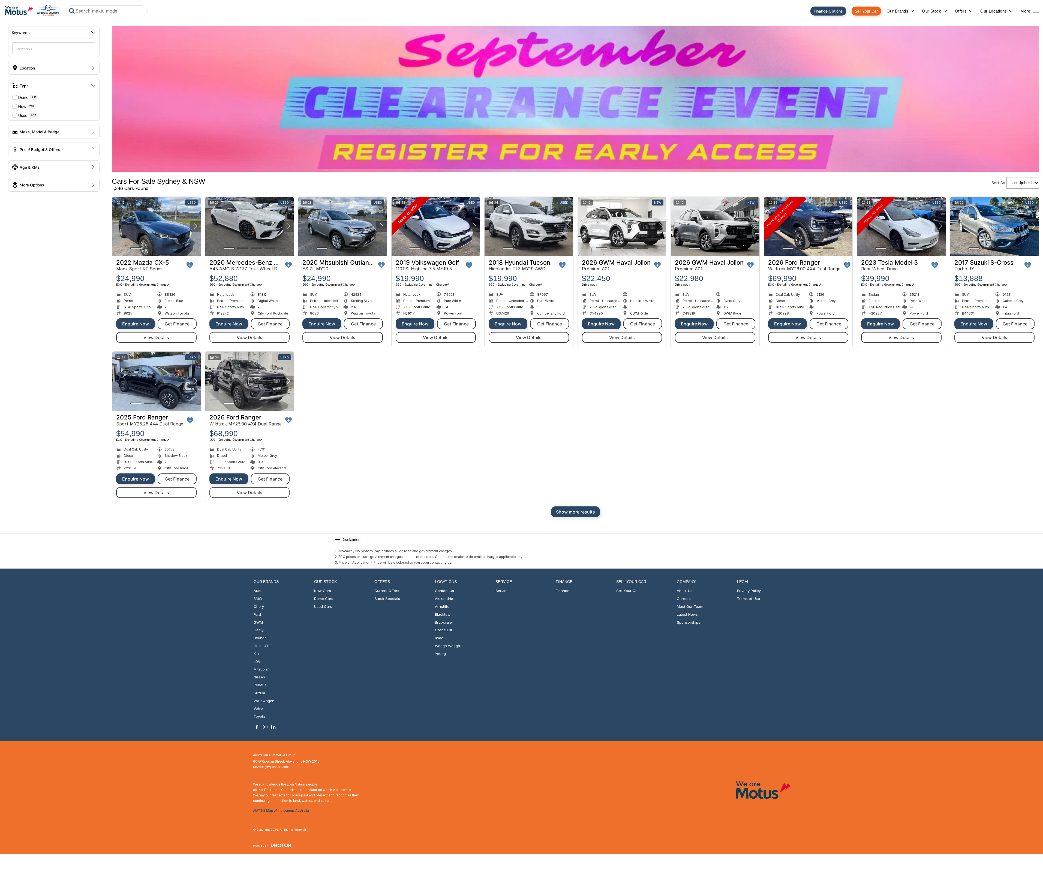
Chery (259, 606)
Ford (257, 614)
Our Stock (931, 11)
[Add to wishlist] (190, 265)
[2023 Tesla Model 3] (901, 226)
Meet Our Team (690, 606)
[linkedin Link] (273, 727)
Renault (260, 685)
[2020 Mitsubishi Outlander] (342, 226)
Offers (961, 11)
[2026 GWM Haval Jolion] (622, 226)
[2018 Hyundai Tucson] (529, 226)
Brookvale (443, 622)
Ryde (439, 638)
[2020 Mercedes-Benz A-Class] (249, 226)
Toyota (259, 716)
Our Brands (897, 11)
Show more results (575, 512)
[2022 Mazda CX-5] (156, 226)
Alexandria (444, 598)
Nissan (259, 677)
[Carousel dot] (135, 248)
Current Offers (386, 590)
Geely (258, 630)
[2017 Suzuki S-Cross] (994, 226)
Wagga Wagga (447, 646)
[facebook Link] (257, 727)
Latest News (687, 614)
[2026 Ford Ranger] (808, 226)
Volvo (258, 708)
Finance (562, 590)
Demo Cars (323, 598)
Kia (256, 653)
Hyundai (260, 638)
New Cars (322, 590)
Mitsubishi (262, 669)
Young (440, 653)
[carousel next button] (195, 226)
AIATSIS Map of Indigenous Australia (281, 810)
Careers (684, 598)
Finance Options (828, 11)
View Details (156, 337)
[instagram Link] (265, 727)
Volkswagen (264, 701)
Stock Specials (387, 598)
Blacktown (444, 614)
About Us (684, 590)
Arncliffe (442, 606)
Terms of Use (748, 598)
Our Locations (993, 11)
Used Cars (323, 606)
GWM (258, 622)
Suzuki (259, 693)
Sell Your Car (866, 11)
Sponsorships (688, 622)
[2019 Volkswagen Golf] (436, 226)
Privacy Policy (749, 590)
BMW (258, 598)
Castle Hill (443, 630)
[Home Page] (32, 11)
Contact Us (444, 590)
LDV (257, 661)
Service (502, 590)
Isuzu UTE (262, 646)
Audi (257, 590)
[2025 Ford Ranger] (156, 381)
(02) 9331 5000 (277, 767)
